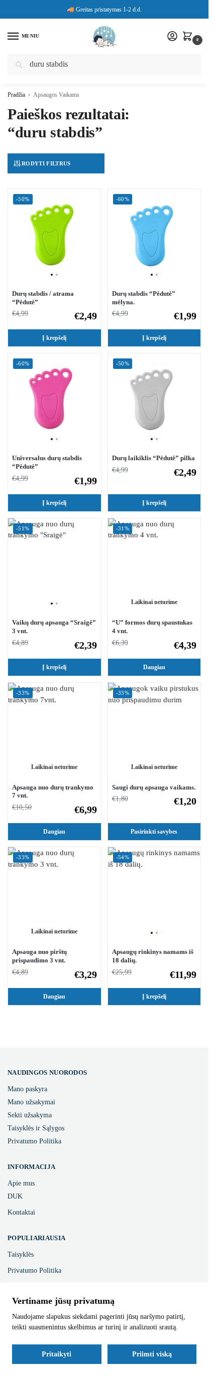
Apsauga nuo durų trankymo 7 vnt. (52, 791)
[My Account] (172, 37)
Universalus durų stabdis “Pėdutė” (47, 462)
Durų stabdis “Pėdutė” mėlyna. (143, 298)
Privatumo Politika (34, 1141)
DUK (15, 1196)
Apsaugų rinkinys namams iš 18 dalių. (152, 956)
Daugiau (154, 667)
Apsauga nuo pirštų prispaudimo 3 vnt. (39, 956)
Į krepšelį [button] (54, 337)
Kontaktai (21, 1212)
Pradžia (16, 94)
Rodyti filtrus (46, 163)
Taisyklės (21, 1254)
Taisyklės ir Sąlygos (36, 1128)
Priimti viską (152, 1354)
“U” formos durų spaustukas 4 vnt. (152, 627)
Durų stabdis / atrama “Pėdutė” (43, 298)
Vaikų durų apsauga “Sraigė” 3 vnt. (54, 627)
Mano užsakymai (31, 1102)
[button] (189, 37)
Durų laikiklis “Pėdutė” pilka (153, 458)
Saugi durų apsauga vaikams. (153, 787)
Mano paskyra (27, 1089)
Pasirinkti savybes (154, 831)
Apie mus (21, 1183)
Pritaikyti (56, 1354)
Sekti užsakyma (30, 1115)
